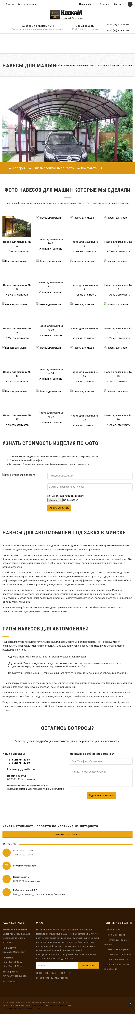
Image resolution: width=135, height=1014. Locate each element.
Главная (50, 65)
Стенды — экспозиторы (119, 954)
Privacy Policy (37, 1005)
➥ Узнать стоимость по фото (51, 168)
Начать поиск (88, 965)
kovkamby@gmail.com (24, 866)
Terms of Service (58, 1005)
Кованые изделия (116, 935)
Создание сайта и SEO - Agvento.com (21, 1008)
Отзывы (104, 4)
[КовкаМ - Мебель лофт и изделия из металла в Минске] (66, 14)
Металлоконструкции (118, 949)
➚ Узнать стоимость (17, 251)
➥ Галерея (17, 168)
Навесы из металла (121, 65)
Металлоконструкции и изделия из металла (82, 65)
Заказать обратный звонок (21, 4)
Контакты (119, 4)
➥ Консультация (89, 168)
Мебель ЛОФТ (114, 929)
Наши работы (86, 4)
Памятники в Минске (117, 959)
